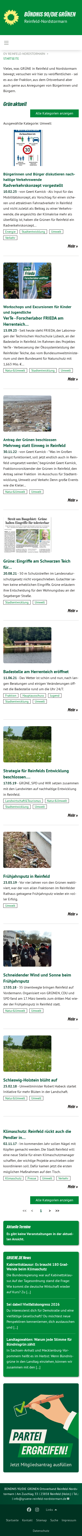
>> (57, 1210)
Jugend (54, 695)
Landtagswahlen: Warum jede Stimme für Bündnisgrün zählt (39, 1341)
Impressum (69, 1520)
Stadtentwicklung (33, 232)
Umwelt (56, 232)
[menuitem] (12, 1520)
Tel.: (76, 1494)
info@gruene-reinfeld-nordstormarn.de (40, 1499)
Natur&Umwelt (15, 370)
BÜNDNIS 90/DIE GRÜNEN (50, 14)
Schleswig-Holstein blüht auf (30, 1080)
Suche (54, 1520)
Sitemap (41, 1520)
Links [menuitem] (49, 1510)
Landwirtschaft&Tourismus (23, 801)
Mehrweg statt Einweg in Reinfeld (34, 445)
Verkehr (10, 238)
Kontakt (27, 1520)
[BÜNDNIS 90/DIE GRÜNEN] (11, 17)
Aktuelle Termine (19, 1226)
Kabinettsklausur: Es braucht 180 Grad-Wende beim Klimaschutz (37, 1266)
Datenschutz (41, 1531)
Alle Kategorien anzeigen (54, 113)
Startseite (12, 1520)
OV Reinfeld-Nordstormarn (24, 54)
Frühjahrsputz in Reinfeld (26, 876)
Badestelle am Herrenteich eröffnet (36, 671)
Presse (32, 1178)
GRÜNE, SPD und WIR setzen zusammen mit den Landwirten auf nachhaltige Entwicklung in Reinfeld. (41, 788)
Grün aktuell (15, 104)
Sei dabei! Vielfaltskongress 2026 (33, 1304)
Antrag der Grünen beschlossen (29, 439)
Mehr (71, 246)
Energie (10, 232)
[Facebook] (29, 1509)
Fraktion (10, 695)
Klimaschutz (13, 1178)
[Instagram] (37, 1509)
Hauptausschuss (33, 695)
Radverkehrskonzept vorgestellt (33, 185)
